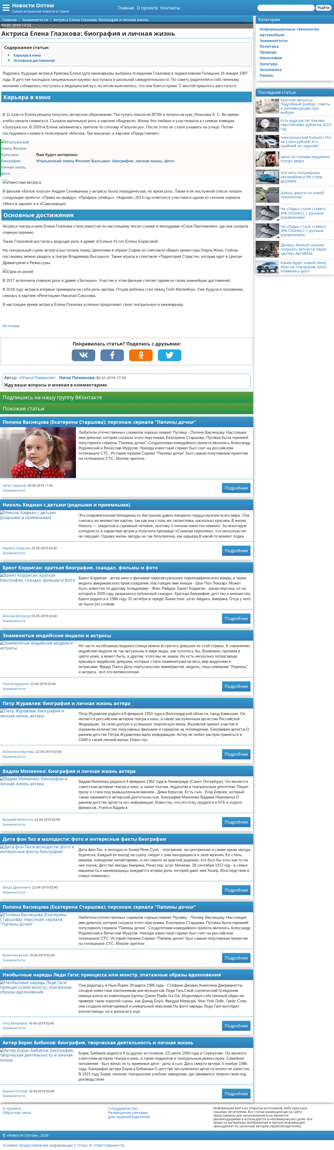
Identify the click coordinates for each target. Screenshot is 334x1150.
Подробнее (236, 488)
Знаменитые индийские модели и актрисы (57, 635)
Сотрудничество (123, 1108)
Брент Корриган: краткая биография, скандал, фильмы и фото (80, 567)
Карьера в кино (27, 55)
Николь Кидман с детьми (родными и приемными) (66, 505)
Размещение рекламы (128, 1113)
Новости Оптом (33, 5)
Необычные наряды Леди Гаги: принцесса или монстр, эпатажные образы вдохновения (112, 975)
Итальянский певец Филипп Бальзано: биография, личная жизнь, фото (105, 161)
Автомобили (272, 34)
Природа (268, 52)
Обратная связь (17, 1113)
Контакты (170, 8)
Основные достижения (34, 60)
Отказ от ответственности (100, 1145)
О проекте (147, 8)
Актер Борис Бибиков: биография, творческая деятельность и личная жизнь (98, 1042)
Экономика (271, 69)
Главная (126, 8)
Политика (269, 46)
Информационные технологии (289, 29)
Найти (324, 7)
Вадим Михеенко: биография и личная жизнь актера (69, 771)
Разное (266, 75)
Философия (271, 57)
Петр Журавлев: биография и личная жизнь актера (66, 703)
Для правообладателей (129, 1117)
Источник (11, 326)
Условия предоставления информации (38, 1145)
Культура (268, 63)
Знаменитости (14, 490)
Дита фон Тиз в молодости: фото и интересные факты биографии (84, 839)
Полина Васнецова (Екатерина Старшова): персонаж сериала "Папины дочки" (99, 422)
